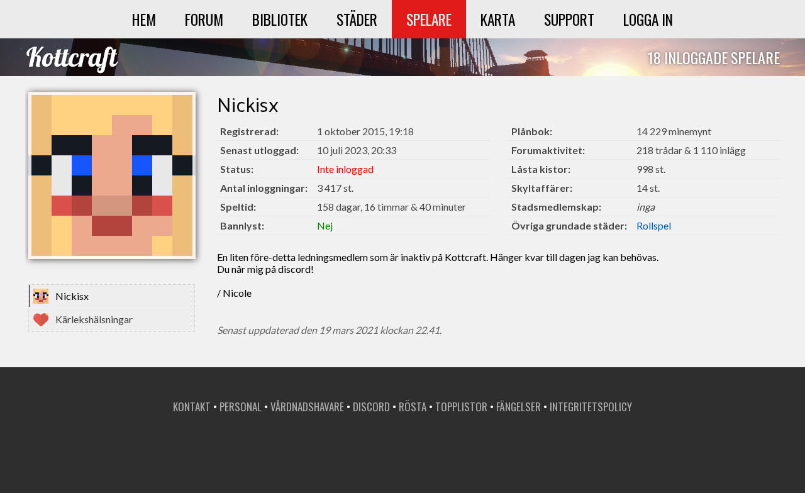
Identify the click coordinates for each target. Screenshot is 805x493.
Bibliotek (280, 19)
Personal (240, 406)
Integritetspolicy (591, 406)
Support (569, 19)
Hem (144, 19)
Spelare (429, 19)
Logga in (648, 19)
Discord (371, 406)
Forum (204, 19)
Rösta (412, 406)
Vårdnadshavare (307, 406)
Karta (497, 19)
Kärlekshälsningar (94, 319)
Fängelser (518, 406)
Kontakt (192, 406)
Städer (356, 19)
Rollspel (653, 225)
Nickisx (72, 296)
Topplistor (461, 406)
